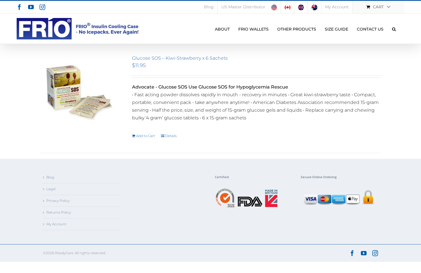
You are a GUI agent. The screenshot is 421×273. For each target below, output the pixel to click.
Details (171, 136)
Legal (51, 189)
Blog (50, 177)
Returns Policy (58, 212)
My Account (56, 224)
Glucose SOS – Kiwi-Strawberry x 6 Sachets (180, 58)
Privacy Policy (58, 200)
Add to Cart (145, 136)
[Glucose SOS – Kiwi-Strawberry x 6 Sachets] (79, 94)
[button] (394, 29)
